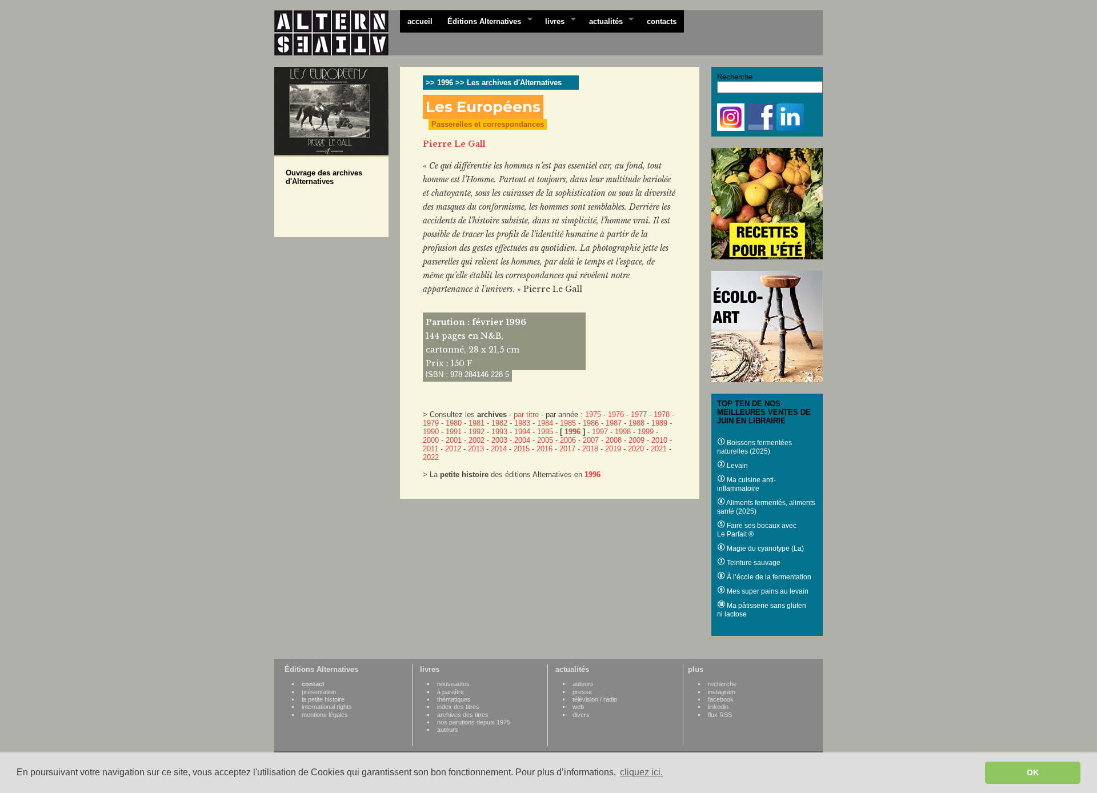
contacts (661, 21)
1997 (600, 431)
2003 (499, 440)
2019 (613, 448)
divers (581, 714)
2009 (636, 440)
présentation (319, 691)
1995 (545, 431)
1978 (662, 414)
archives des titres (463, 714)
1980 (454, 423)
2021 (659, 448)
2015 (522, 448)
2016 (544, 448)
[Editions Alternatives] (337, 33)
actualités (602, 20)
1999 (646, 431)
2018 (590, 448)
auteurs (447, 729)
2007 (591, 440)
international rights (327, 706)
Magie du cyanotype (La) (764, 548)
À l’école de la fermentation (768, 577)
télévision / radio (594, 699)
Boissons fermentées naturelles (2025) (754, 447)
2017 (567, 448)
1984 (545, 423)
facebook (721, 699)
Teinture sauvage (752, 563)
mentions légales (325, 714)
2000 (431, 440)
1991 (454, 431)
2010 (659, 440)
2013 (476, 448)
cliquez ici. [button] (641, 772)
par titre (526, 414)
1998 (623, 431)
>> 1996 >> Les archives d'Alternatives (494, 82)
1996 (572, 431)
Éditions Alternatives (480, 20)
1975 (593, 414)
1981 (477, 423)
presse (582, 691)
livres (551, 20)
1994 (522, 431)
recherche (722, 683)
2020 (636, 448)
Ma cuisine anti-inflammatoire (746, 484)
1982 (499, 423)
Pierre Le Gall (454, 144)
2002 (477, 440)
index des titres (458, 706)
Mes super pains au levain (766, 591)
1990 (431, 431)
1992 (477, 431)
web (578, 706)
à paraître (450, 691)
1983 (522, 423)
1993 (499, 431)
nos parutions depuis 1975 (473, 722)
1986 (591, 423)
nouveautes (453, 683)
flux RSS (720, 714)
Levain (736, 466)
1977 (639, 414)
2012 (453, 448)
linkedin (718, 706)
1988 (636, 423)
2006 (568, 440)
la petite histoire (323, 699)
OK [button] (1033, 772)
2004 (522, 440)
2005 (545, 440)
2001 (454, 440)
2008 (614, 440)
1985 (568, 423)
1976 (616, 414)
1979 (431, 423)
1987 (614, 423)
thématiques (454, 699)
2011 (430, 448)
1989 (659, 423)
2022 (431, 457)
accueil (420, 21)
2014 (499, 448)
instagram (721, 691)
